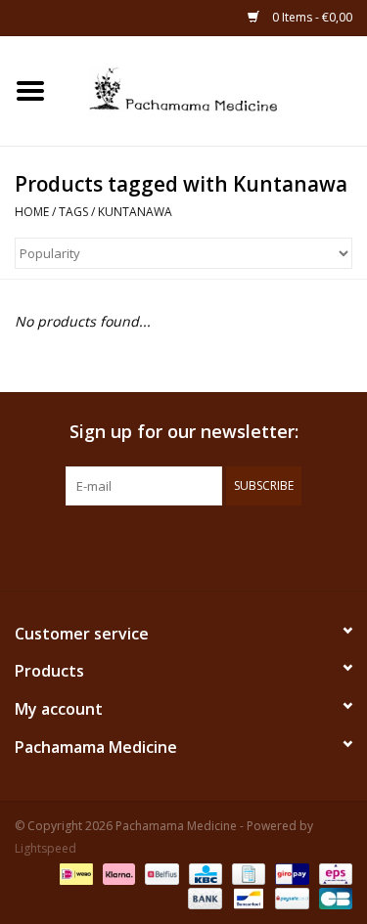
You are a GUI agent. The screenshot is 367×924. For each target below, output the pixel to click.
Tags (73, 211)
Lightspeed (45, 848)
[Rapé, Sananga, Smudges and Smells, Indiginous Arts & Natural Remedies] (214, 89)
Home (32, 211)
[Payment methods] (74, 872)
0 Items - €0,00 (310, 17)
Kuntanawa (135, 211)
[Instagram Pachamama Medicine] (289, 545)
